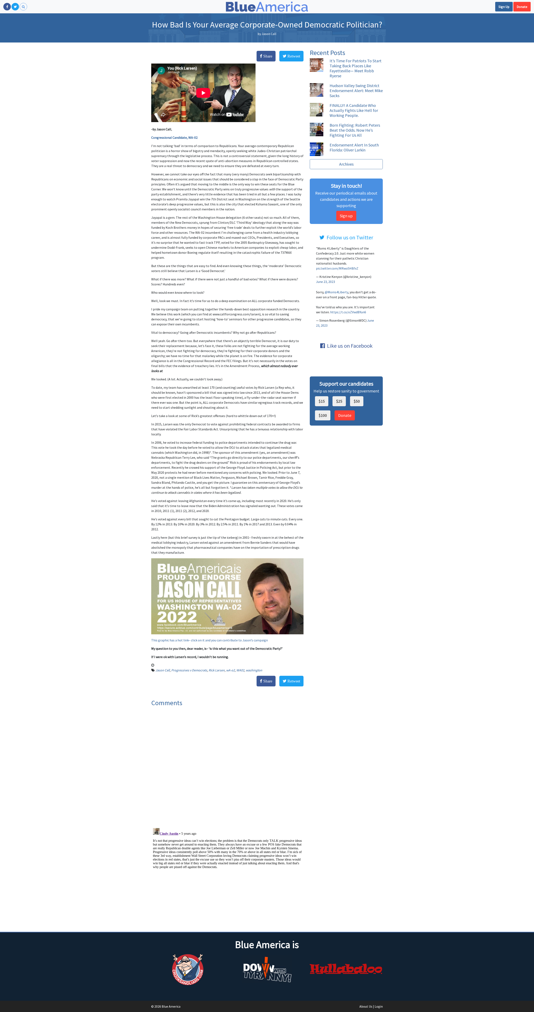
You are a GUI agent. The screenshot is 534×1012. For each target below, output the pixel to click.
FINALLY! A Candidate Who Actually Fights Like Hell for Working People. (354, 110)
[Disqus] (227, 765)
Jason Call (269, 34)
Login (379, 1006)
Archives (346, 164)
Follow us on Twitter (350, 237)
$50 (357, 401)
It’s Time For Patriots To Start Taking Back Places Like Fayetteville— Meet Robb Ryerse (356, 68)
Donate (522, 7)
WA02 (240, 670)
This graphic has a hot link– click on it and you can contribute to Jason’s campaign (209, 640)
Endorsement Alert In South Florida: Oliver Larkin (354, 147)
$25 (339, 401)
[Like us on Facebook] (7, 6)
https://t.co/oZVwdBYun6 (348, 312)
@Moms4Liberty (336, 292)
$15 (322, 401)
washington (254, 670)
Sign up (346, 215)
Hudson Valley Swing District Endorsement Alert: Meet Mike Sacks (356, 90)
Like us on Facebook (350, 345)
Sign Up (504, 7)
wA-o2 (230, 670)
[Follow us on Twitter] (15, 6)
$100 (323, 415)
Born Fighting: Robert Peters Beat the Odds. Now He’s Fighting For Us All (355, 130)
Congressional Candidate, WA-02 (174, 137)
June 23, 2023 (325, 282)
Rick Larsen (217, 670)
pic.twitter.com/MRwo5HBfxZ (337, 268)
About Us (365, 1006)
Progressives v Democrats (189, 670)
